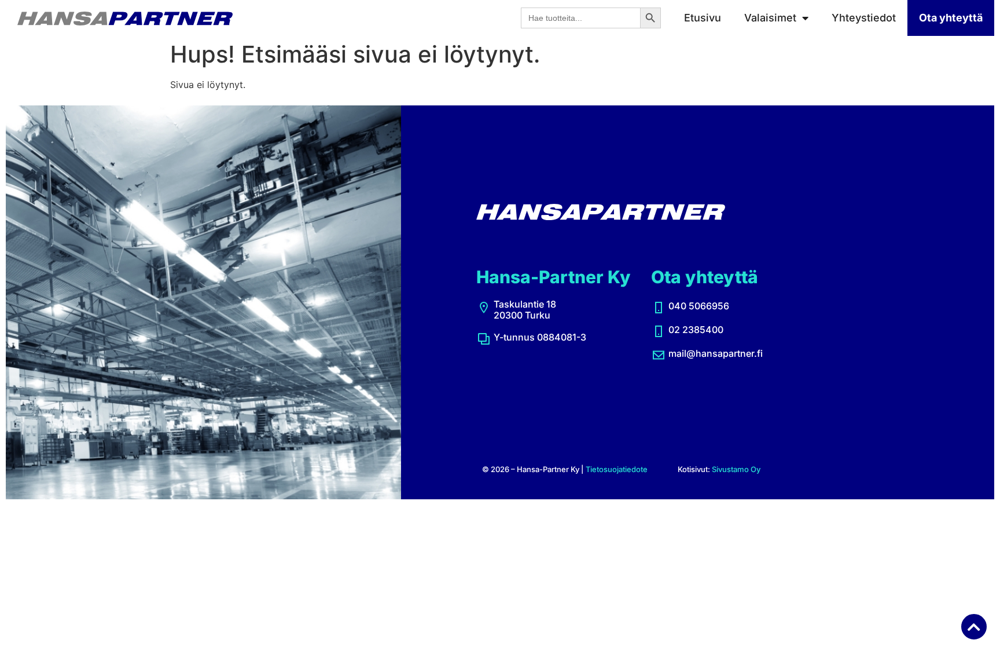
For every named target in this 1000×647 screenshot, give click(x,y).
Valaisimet (770, 18)
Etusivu (702, 18)
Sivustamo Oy (736, 469)
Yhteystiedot (864, 18)
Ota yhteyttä (951, 18)
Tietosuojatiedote (617, 469)
